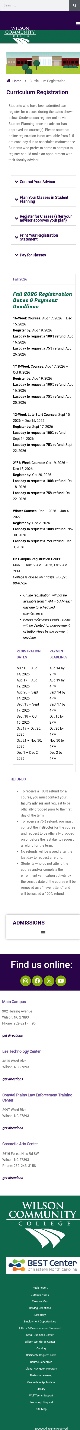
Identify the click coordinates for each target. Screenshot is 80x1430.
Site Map (41, 1409)
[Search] (74, 5)
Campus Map (40, 1301)
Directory (40, 1314)
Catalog (41, 1348)
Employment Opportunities (40, 1321)
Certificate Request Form (41, 1355)
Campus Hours (40, 1294)
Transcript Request (41, 1402)
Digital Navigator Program (41, 1368)
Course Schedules (41, 1362)
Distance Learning (41, 1375)
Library (41, 1388)
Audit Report (40, 1287)
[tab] (43, 182)
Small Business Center (40, 1334)
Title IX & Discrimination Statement (40, 1328)
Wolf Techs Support (41, 1395)
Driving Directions (40, 1308)
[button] (40, 25)
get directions (12, 1079)
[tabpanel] (43, 528)
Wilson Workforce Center (40, 1341)
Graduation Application (41, 1382)
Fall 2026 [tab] (20, 279)
